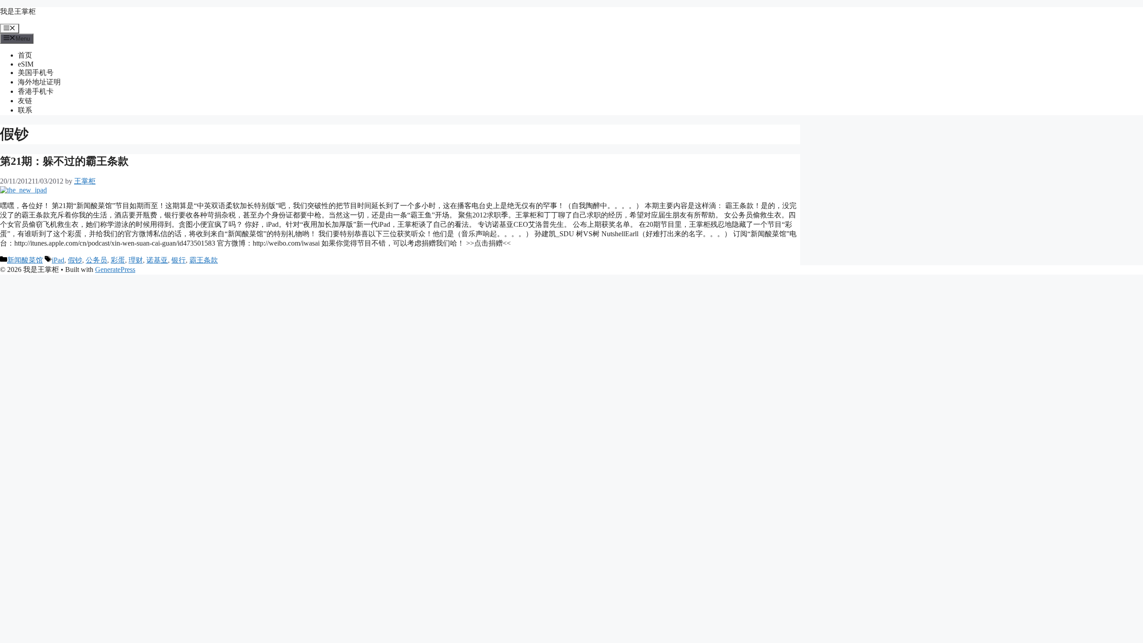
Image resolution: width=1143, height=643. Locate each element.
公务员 (96, 260)
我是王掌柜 (18, 11)
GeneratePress (115, 269)
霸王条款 (203, 260)
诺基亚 (157, 260)
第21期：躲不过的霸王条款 (64, 161)
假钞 (75, 260)
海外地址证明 (39, 82)
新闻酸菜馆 (25, 260)
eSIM (25, 64)
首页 (25, 55)
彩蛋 (118, 260)
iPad (58, 260)
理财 (136, 260)
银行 (178, 260)
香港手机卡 (36, 91)
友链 (25, 100)
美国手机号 (36, 72)
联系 (25, 110)
